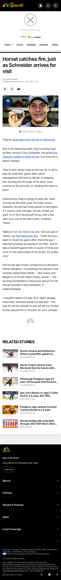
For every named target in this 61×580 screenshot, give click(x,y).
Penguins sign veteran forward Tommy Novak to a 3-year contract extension (38, 408)
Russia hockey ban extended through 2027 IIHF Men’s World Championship (38, 422)
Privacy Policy (30, 552)
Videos (55, 45)
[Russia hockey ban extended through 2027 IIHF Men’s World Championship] (10, 423)
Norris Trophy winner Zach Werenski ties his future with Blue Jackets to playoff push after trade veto (37, 366)
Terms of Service (42, 554)
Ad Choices (17, 552)
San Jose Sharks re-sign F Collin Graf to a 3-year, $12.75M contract (39, 394)
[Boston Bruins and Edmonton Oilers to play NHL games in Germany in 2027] (10, 353)
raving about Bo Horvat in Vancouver (33, 139)
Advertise (6, 549)
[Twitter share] (11, 89)
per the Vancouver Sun (24, 235)
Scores (20, 45)
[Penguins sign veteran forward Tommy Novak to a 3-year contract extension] (10, 409)
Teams (7, 45)
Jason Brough (11, 79)
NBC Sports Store (49, 549)
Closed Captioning (28, 549)
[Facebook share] (5, 89)
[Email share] (18, 89)
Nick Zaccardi (26, 427)
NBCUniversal (19, 558)
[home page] (13, 6)
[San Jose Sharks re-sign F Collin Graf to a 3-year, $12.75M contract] (10, 395)
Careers (15, 549)
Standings (31, 45)
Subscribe (9, 469)
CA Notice (30, 554)
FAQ (39, 549)
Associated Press (27, 357)
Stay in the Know (11, 458)
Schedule (43, 45)
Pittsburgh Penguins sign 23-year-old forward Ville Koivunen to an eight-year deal (39, 380)
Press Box (7, 552)
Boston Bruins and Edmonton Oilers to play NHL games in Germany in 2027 (37, 352)
